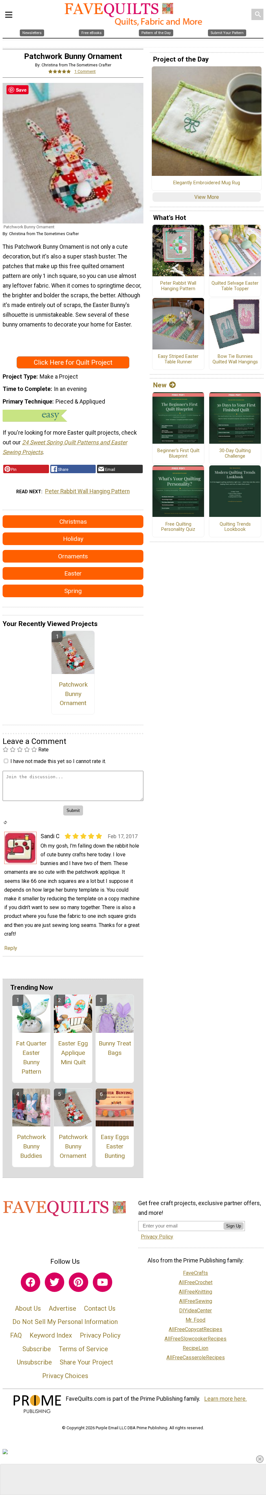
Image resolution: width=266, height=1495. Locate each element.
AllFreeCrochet (195, 1282)
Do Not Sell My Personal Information (65, 1322)
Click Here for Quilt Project (73, 362)
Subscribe (36, 1349)
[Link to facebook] (30, 1282)
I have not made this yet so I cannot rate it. (58, 761)
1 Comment (85, 71)
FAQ (16, 1335)
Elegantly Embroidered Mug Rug (206, 183)
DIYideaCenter (195, 1310)
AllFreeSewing (195, 1301)
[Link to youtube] (102, 1282)
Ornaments (73, 556)
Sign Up (233, 1226)
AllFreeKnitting (195, 1292)
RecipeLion (195, 1348)
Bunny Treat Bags (115, 1048)
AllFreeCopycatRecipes (195, 1329)
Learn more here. (225, 1399)
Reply (10, 948)
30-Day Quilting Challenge (235, 453)
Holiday (73, 538)
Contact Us (99, 1308)
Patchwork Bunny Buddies (31, 1146)
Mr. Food (195, 1320)
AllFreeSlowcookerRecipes (195, 1339)
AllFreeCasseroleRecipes (195, 1357)
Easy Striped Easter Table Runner (178, 359)
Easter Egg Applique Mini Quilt (73, 1053)
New (159, 385)
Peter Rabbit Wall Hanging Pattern (87, 491)
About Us (28, 1308)
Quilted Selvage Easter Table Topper (235, 286)
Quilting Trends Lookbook (235, 527)
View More (206, 197)
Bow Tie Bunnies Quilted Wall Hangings (235, 359)
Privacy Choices (65, 1376)
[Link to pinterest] (78, 1282)
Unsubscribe (34, 1362)
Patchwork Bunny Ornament (73, 694)
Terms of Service (83, 1349)
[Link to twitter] (54, 1282)
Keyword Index (51, 1335)
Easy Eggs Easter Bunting (115, 1146)
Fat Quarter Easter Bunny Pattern (31, 1057)
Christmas (73, 521)
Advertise (62, 1308)
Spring (73, 591)
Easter (73, 573)
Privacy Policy (100, 1335)
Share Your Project (86, 1362)
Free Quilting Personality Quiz (178, 527)
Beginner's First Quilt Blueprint (178, 453)
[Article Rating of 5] (59, 71)
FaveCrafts (195, 1273)
